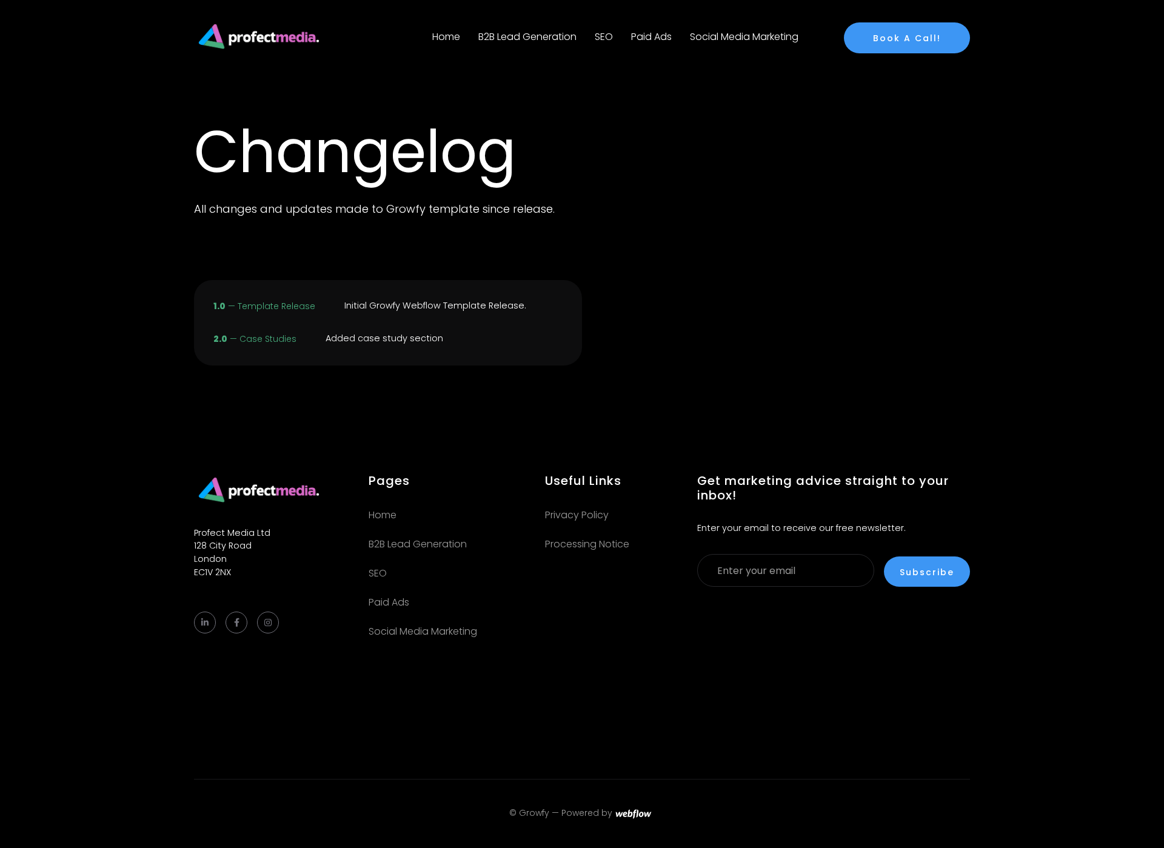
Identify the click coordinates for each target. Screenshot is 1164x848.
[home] (262, 37)
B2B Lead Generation (527, 37)
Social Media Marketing (744, 37)
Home (446, 37)
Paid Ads (651, 37)
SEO (604, 37)
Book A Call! (907, 38)
